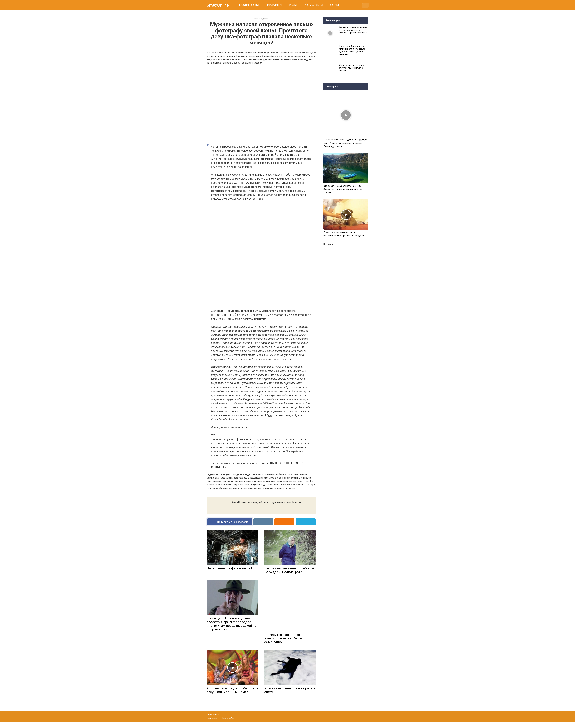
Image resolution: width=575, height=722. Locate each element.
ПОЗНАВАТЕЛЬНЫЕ (313, 5)
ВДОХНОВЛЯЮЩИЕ (249, 5)
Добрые (265, 19)
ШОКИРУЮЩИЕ (274, 5)
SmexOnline (218, 5)
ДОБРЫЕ (292, 5)
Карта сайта (228, 718)
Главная (257, 19)
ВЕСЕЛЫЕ (334, 5)
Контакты (212, 718)
